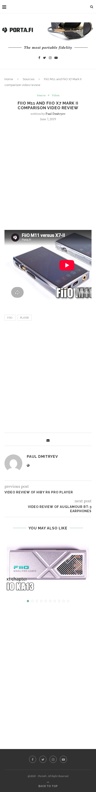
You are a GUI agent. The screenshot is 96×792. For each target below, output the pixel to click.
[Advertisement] (48, 175)
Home (8, 79)
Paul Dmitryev (55, 113)
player (24, 317)
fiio (10, 317)
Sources (28, 79)
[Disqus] (48, 672)
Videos (55, 95)
